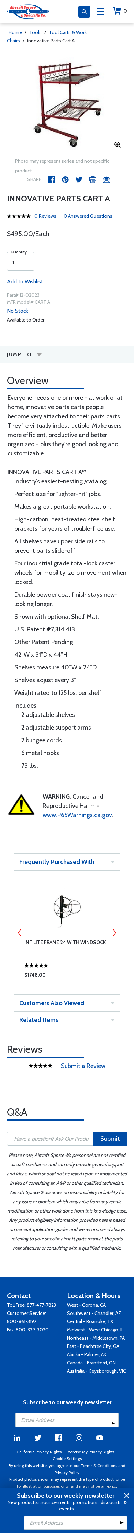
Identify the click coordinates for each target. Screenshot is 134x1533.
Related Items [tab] (38, 1020)
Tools (35, 32)
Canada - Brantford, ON (91, 1363)
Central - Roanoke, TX (90, 1321)
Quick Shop (67, 976)
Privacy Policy (67, 1472)
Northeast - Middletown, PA (96, 1338)
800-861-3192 (21, 1321)
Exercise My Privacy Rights (90, 1451)
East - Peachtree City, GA (93, 1346)
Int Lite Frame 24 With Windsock (65, 942)
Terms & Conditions (99, 1465)
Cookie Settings (67, 1458)
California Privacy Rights (39, 1451)
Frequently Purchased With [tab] (56, 862)
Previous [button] (19, 932)
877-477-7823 (41, 1305)
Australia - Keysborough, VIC (96, 1371)
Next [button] (114, 932)
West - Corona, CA (86, 1305)
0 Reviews (45, 216)
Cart (125, 11)
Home (15, 32)
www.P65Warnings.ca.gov (77, 815)
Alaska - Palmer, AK (87, 1354)
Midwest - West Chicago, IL (95, 1330)
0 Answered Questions (88, 216)
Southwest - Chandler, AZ (94, 1313)
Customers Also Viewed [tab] (51, 1003)
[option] (67, 104)
